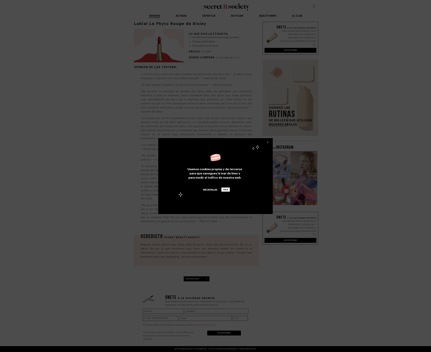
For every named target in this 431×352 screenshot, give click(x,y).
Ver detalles (210, 189)
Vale (225, 189)
